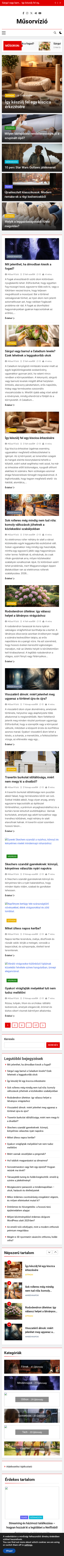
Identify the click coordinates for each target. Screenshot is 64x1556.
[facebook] (23, 13)
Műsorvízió (32, 21)
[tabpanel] (32, 1510)
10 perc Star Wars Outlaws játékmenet (30, 167)
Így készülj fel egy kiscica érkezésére (29, 438)
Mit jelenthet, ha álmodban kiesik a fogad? (29, 1064)
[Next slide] (60, 3)
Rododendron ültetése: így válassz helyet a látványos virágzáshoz (40, 1290)
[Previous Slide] (55, 3)
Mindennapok (13, 95)
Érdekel (8, 318)
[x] (31, 13)
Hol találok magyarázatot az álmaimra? (27, 1160)
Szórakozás (12, 161)
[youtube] (40, 13)
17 (35, 1025)
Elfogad (9, 1551)
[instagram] (27, 13)
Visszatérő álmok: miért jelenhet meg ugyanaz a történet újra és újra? (39, 1311)
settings (28, 1545)
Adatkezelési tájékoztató (19, 1466)
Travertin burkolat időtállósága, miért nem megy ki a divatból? (39, 1332)
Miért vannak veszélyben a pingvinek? (26, 1154)
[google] (36, 13)
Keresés (9, 1039)
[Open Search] (55, 32)
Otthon (10, 216)
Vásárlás (10, 128)
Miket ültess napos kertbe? (23, 928)
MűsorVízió (13, 274)
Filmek (9, 186)
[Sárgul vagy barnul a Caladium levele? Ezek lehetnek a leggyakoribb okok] (35, 48)
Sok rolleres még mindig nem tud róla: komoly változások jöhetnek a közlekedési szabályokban (27, 3)
